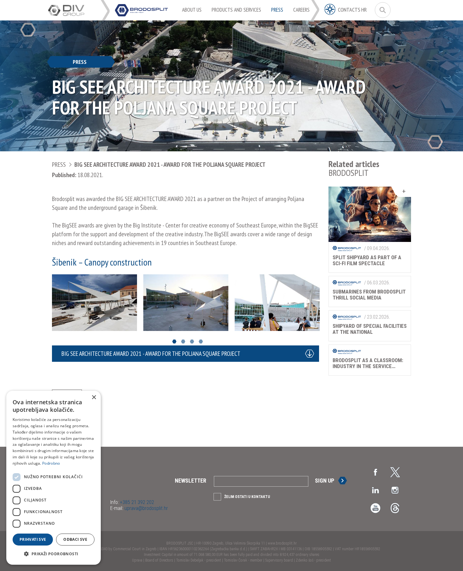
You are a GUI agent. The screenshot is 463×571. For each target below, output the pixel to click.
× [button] (93, 397)
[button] (53, 554)
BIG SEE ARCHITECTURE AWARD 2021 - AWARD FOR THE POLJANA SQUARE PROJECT (170, 164)
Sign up (324, 480)
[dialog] (53, 478)
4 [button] (201, 341)
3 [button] (192, 341)
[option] (94, 302)
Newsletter (190, 481)
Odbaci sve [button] (75, 539)
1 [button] (174, 341)
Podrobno (51, 463)
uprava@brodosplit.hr (145, 508)
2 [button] (183, 341)
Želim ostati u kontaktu (247, 497)
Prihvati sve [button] (33, 539)
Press (59, 164)
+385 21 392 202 (136, 502)
